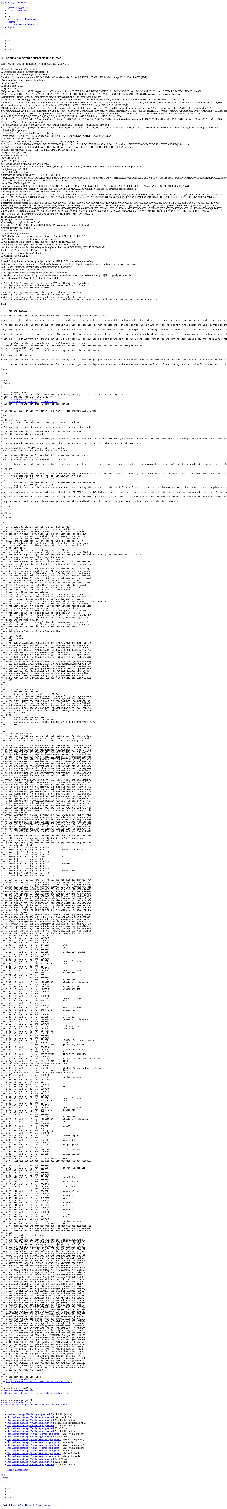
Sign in (10, 27)
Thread (10, 49)
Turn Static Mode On (24, 24)
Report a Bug (16, 1505)
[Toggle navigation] (30, 3)
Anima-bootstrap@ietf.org (21, 1379)
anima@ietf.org (49, 401)
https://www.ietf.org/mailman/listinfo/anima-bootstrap (39, 1381)
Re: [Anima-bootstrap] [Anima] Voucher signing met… (34, 1434)
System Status (43, 1505)
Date (9, 40)
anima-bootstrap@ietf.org (23, 401)
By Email (29, 1505)
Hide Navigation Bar (17, 1469)
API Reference (29, 19)
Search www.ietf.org (17, 8)
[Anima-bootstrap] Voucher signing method (28, 1414)
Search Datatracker (16, 10)
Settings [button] (11, 21)
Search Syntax (14, 19)
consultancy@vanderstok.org (25, 399)
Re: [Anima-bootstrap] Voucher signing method (30, 1417)
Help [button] (9, 16)
